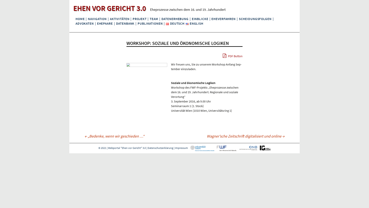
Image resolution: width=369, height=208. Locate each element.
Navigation (97, 19)
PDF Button (235, 56)
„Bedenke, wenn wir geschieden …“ (114, 136)
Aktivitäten (120, 19)
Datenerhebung (175, 19)
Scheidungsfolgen (255, 19)
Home (80, 19)
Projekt (139, 19)
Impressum (181, 148)
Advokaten (85, 23)
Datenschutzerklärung (160, 148)
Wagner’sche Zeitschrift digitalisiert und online (245, 136)
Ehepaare (105, 23)
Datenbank (125, 23)
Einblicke (200, 19)
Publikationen (150, 23)
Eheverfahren (223, 19)
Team (154, 19)
